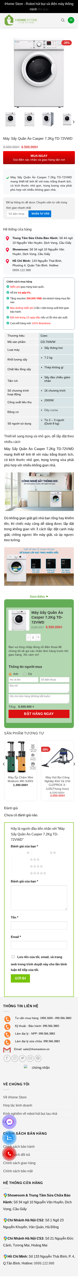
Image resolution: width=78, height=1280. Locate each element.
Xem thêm (37, 596)
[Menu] (71, 20)
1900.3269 (46, 1018)
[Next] (68, 73)
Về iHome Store (15, 1097)
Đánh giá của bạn (24, 846)
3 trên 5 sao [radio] (21, 859)
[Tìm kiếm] (62, 20)
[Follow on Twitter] (22, 1058)
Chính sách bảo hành (19, 1146)
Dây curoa (51, 410)
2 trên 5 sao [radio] (41, 852)
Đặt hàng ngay (39, 714)
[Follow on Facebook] (7, 1058)
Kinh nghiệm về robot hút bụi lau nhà (30, 1113)
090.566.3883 (63, 1018)
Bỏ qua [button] (43, 9)
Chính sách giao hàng (19, 1163)
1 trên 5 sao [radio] (17, 852)
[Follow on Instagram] (14, 1058)
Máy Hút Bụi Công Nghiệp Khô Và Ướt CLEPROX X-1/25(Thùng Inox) (57, 783)
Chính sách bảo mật (18, 1171)
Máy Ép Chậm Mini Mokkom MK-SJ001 (20, 779)
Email (16, 937)
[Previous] (10, 73)
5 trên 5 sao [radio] (21, 873)
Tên (14, 917)
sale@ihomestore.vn (36, 1049)
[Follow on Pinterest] (38, 1058)
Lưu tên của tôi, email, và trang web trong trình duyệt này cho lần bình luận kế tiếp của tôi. (39, 963)
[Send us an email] (30, 1058)
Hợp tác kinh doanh (17, 1105)
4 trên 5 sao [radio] (21, 866)
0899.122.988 (21, 270)
